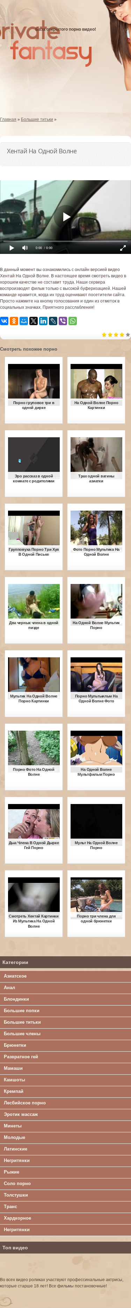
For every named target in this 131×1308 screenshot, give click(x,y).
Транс (10, 1206)
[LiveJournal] (53, 321)
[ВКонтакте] (4, 321)
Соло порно (17, 1183)
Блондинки (16, 999)
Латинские (15, 1149)
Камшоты (14, 1079)
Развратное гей (21, 1056)
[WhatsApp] (72, 321)
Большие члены (22, 1033)
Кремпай (13, 1091)
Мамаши (13, 1068)
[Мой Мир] (24, 321)
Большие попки (21, 1010)
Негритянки (17, 1160)
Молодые (14, 1137)
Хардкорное (17, 1218)
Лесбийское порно (25, 1102)
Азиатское (15, 976)
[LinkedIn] (43, 321)
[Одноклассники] (14, 321)
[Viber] (63, 321)
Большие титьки (22, 1022)
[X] (33, 321)
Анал (9, 987)
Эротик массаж (21, 1114)
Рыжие (11, 1172)
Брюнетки (15, 1045)
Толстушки (16, 1195)
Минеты (13, 1125)
